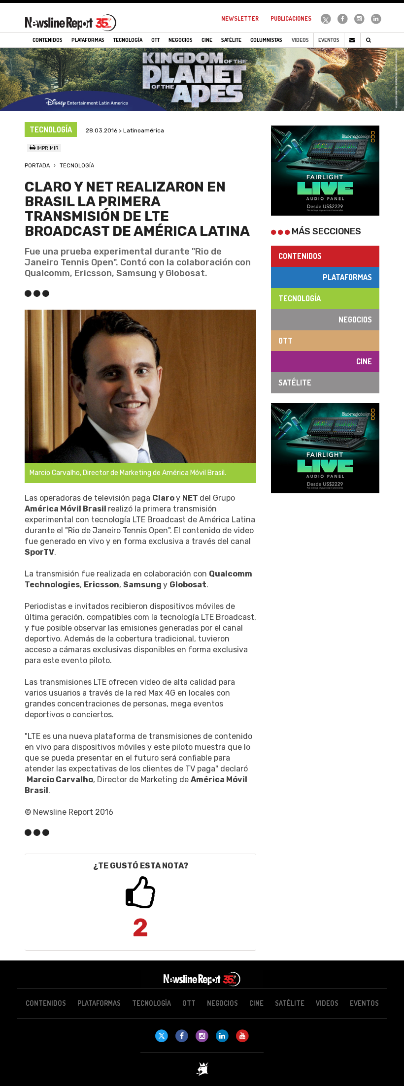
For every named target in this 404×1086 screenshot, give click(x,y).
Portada (37, 165)
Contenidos (300, 256)
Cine (364, 361)
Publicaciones (290, 18)
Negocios (355, 319)
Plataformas (347, 277)
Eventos (328, 39)
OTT (285, 341)
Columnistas (266, 39)
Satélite (294, 382)
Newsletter (240, 18)
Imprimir (47, 148)
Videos (300, 39)
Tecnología (77, 165)
